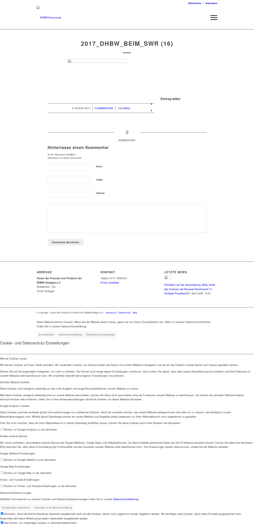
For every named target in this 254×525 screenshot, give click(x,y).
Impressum (211, 3)
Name (99, 166)
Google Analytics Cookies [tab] (15, 406)
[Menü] (212, 17)
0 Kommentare (104, 108)
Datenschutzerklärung (70, 334)
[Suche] (203, 17)
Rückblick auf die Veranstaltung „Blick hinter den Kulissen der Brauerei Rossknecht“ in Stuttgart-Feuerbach (189, 289)
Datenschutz (194, 3)
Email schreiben (110, 282)
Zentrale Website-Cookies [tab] (15, 382)
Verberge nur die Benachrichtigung (53, 507)
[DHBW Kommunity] (49, 17)
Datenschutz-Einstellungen (100, 334)
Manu (126, 108)
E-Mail (99, 179)
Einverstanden (46, 334)
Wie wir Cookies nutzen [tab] (13, 358)
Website (100, 193)
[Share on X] (155, 104)
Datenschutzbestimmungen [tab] (15, 493)
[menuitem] (195, 3)
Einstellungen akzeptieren (16, 507)
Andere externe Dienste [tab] (13, 436)
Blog (135, 312)
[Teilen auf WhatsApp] (155, 110)
